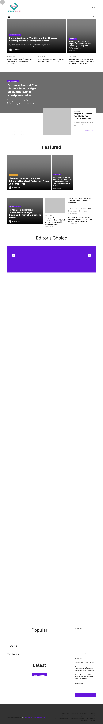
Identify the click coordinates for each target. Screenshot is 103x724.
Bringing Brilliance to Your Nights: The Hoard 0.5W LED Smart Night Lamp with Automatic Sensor (80, 44)
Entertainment (35, 17)
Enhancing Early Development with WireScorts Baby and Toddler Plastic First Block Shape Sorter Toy (81, 61)
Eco (66, 17)
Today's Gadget (11, 56)
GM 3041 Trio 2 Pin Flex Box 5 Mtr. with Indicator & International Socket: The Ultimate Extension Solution (62, 181)
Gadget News (57, 174)
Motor (78, 17)
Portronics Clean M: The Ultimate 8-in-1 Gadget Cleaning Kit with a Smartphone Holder (33, 39)
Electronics (45, 17)
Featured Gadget (14, 175)
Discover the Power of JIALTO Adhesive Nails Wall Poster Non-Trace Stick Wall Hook (29, 181)
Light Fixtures (73, 38)
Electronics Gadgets (15, 34)
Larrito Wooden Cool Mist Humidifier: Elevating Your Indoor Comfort (51, 60)
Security (72, 17)
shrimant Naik (16, 49)
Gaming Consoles (72, 56)
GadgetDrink (15, 17)
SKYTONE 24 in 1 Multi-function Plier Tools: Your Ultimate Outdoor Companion (19, 61)
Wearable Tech (25, 17)
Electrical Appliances (57, 17)
